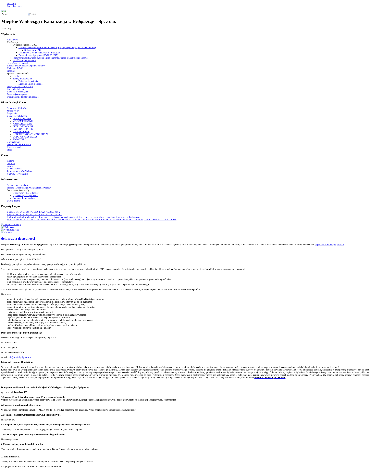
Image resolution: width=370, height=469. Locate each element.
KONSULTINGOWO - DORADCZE (30, 134)
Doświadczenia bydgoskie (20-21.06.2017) (38, 55)
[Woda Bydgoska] (10, 230)
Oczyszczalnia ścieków (17, 185)
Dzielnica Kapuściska (28, 81)
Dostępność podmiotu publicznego (23, 97)
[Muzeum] (6, 232)
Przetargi (11, 71)
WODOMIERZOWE (23, 121)
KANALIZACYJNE (22, 123)
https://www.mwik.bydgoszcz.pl (329, 244)
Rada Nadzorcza (14, 168)
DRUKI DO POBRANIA (19, 144)
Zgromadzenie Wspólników (19, 171)
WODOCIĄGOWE (22, 118)
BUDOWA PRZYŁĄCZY (25, 136)
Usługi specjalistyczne (17, 116)
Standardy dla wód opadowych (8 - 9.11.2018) (39, 52)
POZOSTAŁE (19, 139)
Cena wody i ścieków (17, 108)
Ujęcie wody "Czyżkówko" (25, 195)
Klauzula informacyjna (17, 91)
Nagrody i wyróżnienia (17, 174)
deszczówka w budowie (18, 63)
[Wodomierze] (8, 227)
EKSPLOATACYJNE (23, 126)
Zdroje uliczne (13, 200)
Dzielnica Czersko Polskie (30, 84)
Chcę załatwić (13, 142)
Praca (9, 149)
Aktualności (12, 39)
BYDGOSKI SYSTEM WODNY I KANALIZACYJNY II (34, 214)
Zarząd (10, 166)
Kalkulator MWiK (32, 50)
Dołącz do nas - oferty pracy (20, 86)
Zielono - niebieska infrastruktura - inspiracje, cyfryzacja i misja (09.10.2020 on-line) (57, 47)
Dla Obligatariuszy (15, 89)
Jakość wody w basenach (24, 60)
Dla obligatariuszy (15, 6)
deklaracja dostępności (18, 238)
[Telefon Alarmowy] (11, 224)
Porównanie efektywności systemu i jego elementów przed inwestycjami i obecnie (50, 58)
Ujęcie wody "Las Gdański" (26, 193)
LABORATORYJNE (23, 129)
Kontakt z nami (14, 147)
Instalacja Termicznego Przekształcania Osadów (29, 187)
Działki (16, 76)
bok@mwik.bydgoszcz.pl (19, 357)
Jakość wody (13, 110)
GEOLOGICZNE (21, 131)
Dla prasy (11, 3)
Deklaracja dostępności (17, 94)
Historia (10, 161)
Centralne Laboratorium (24, 198)
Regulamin (12, 113)
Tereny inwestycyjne (22, 78)
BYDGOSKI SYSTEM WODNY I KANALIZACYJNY (33, 212)
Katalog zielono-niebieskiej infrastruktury (26, 65)
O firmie (11, 163)
